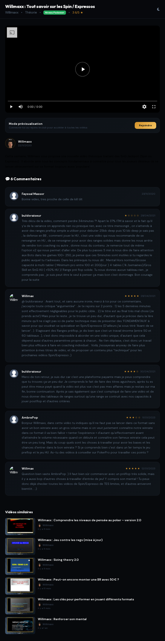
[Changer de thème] (158, 9)
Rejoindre (145, 125)
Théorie (31, 12)
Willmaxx (11, 12)
